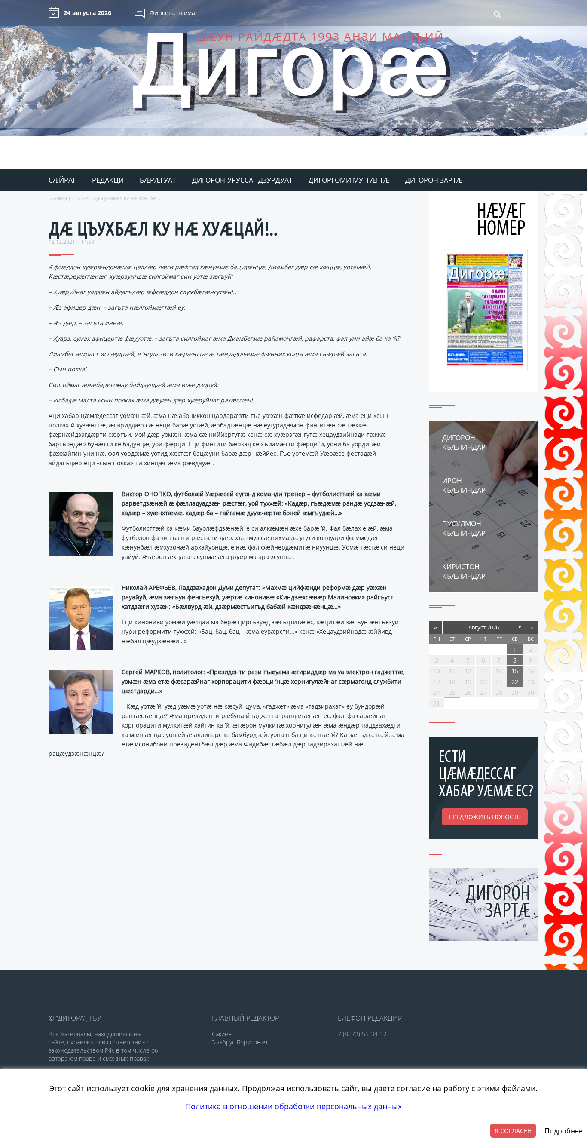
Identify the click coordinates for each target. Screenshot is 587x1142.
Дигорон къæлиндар (464, 442)
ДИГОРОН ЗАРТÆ (433, 180)
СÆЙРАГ (62, 180)
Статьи (80, 198)
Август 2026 (483, 627)
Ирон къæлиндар (464, 485)
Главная (58, 198)
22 (514, 682)
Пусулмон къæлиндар (464, 528)
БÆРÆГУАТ (158, 180)
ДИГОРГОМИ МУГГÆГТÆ (349, 180)
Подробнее (563, 1131)
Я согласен (513, 1131)
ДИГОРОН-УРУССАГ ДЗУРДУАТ (242, 180)
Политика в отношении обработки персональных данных (293, 1106)
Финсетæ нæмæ (173, 13)
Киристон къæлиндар (464, 571)
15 (514, 671)
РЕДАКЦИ (108, 180)
